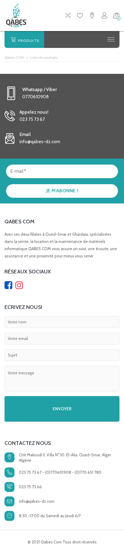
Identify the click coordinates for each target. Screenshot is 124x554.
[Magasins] (92, 16)
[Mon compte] (104, 16)
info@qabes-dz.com (36, 501)
